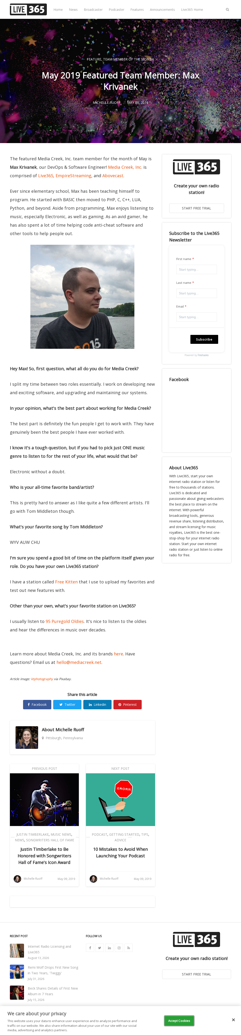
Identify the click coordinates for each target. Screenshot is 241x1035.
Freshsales (203, 355)
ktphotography (42, 679)
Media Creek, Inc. (125, 167)
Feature (94, 59)
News (73, 9)
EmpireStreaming (73, 175)
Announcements (162, 9)
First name (184, 259)
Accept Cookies (179, 1021)
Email (180, 306)
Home (58, 9)
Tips (144, 834)
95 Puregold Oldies (65, 621)
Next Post (120, 768)
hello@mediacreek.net (78, 662)
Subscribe (204, 339)
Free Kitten (66, 582)
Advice (120, 840)
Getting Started (124, 834)
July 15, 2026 (36, 1000)
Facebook (39, 704)
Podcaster (116, 9)
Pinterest (130, 704)
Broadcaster (93, 9)
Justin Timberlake (32, 834)
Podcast (99, 834)
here (118, 654)
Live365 (45, 175)
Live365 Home (192, 9)
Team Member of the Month (128, 59)
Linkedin (100, 704)
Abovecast (112, 175)
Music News (61, 834)
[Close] (233, 1020)
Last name (184, 283)
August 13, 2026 (38, 958)
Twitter (69, 704)
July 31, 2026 (36, 979)
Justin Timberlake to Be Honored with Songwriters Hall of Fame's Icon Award (44, 855)
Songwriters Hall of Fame (50, 840)
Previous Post (44, 768)
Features (137, 9)
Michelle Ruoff (70, 729)
